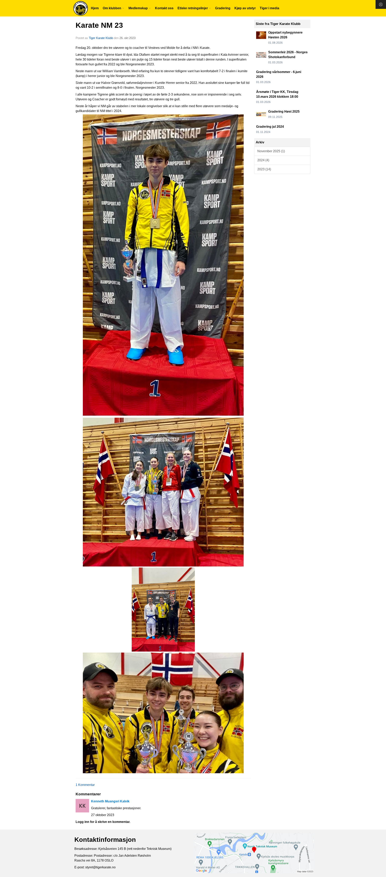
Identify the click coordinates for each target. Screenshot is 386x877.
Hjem (95, 8)
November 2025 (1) (271, 151)
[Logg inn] (380, 4)
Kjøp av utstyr (245, 8)
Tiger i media (269, 8)
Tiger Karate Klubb (101, 38)
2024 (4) (263, 160)
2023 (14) (264, 169)
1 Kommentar (85, 785)
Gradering (222, 8)
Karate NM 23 (99, 25)
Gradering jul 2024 (270, 126)
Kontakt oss (164, 8)
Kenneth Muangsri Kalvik (110, 801)
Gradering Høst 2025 (284, 111)
